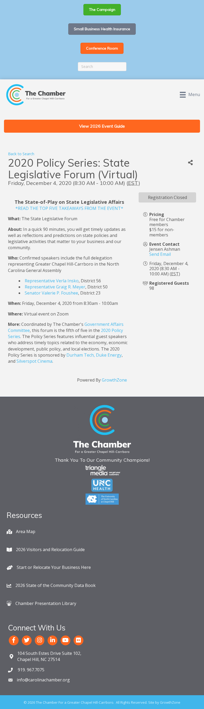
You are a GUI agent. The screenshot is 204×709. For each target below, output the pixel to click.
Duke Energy (109, 355)
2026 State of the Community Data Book (55, 585)
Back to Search (21, 153)
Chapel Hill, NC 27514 (49, 656)
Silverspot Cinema (34, 361)
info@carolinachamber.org (43, 680)
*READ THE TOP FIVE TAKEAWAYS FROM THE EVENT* (69, 208)
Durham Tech (80, 355)
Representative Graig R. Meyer (55, 287)
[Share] (190, 163)
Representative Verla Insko (52, 281)
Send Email (160, 254)
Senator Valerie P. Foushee (51, 293)
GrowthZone (114, 380)
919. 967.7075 (30, 670)
